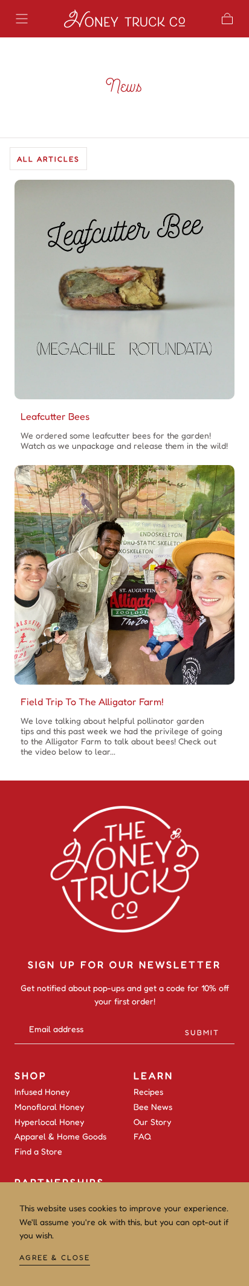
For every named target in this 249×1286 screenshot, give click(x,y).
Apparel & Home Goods (60, 1136)
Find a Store (38, 1151)
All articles (48, 158)
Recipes (148, 1092)
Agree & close (54, 1257)
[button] (22, 18)
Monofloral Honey (49, 1107)
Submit (202, 1032)
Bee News (153, 1107)
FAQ (142, 1136)
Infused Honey (42, 1092)
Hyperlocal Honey (49, 1122)
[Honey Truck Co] (124, 869)
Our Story (152, 1122)
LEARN (153, 1075)
